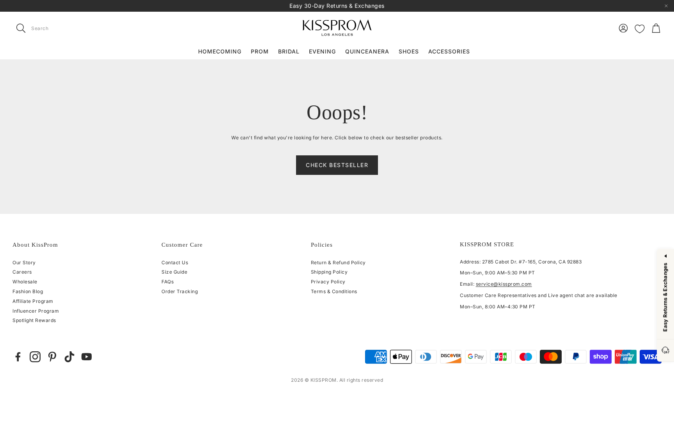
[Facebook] (17, 356)
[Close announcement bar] (666, 6)
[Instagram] (35, 356)
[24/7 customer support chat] (665, 351)
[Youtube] (86, 356)
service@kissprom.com (504, 284)
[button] (61, 28)
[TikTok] (69, 356)
